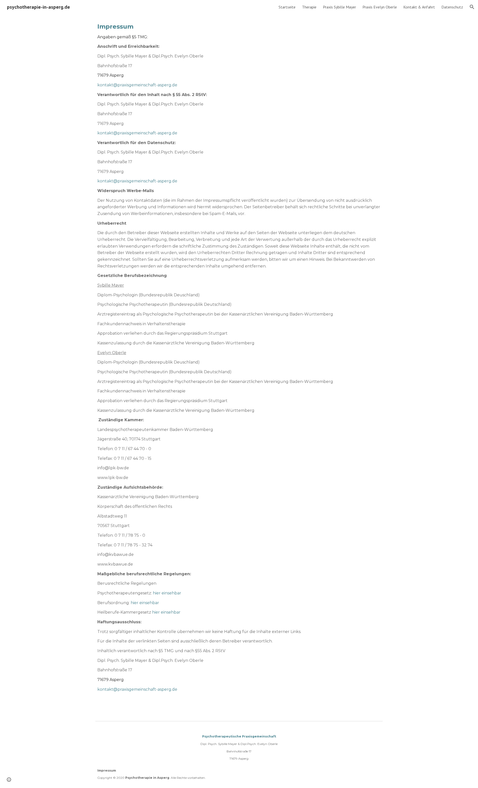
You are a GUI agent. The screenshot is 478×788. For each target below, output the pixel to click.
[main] (239, 366)
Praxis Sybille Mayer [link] (339, 6)
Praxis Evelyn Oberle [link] (379, 6)
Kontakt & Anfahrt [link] (419, 6)
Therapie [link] (309, 6)
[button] (472, 7)
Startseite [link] (287, 6)
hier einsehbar (167, 593)
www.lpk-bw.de (112, 477)
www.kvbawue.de (115, 564)
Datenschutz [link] (452, 6)
